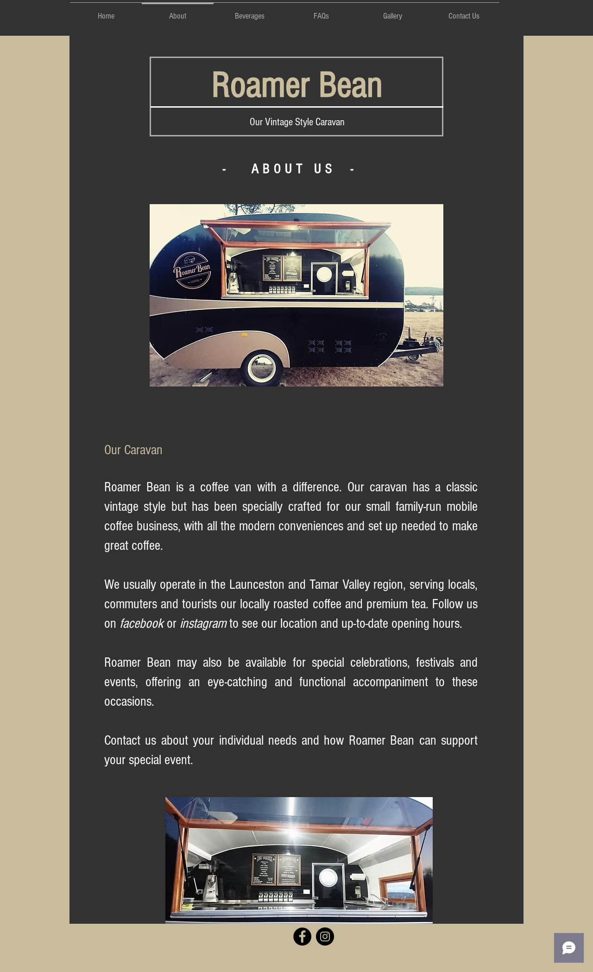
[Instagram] (325, 936)
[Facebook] (302, 936)
